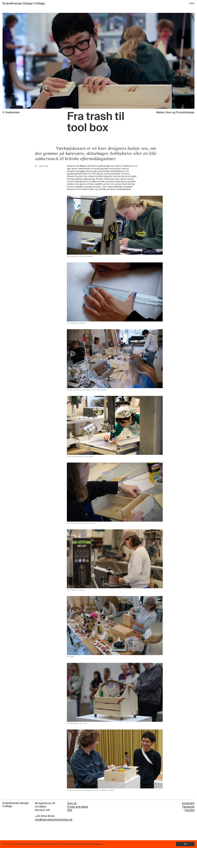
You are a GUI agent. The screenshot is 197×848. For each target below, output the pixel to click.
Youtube (189, 810)
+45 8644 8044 (45, 816)
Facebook (188, 806)
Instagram (188, 803)
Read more (98, 844)
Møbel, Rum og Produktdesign (175, 112)
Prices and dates (77, 806)
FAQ (69, 810)
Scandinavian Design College (23, 3)
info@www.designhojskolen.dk (53, 819)
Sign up (72, 803)
